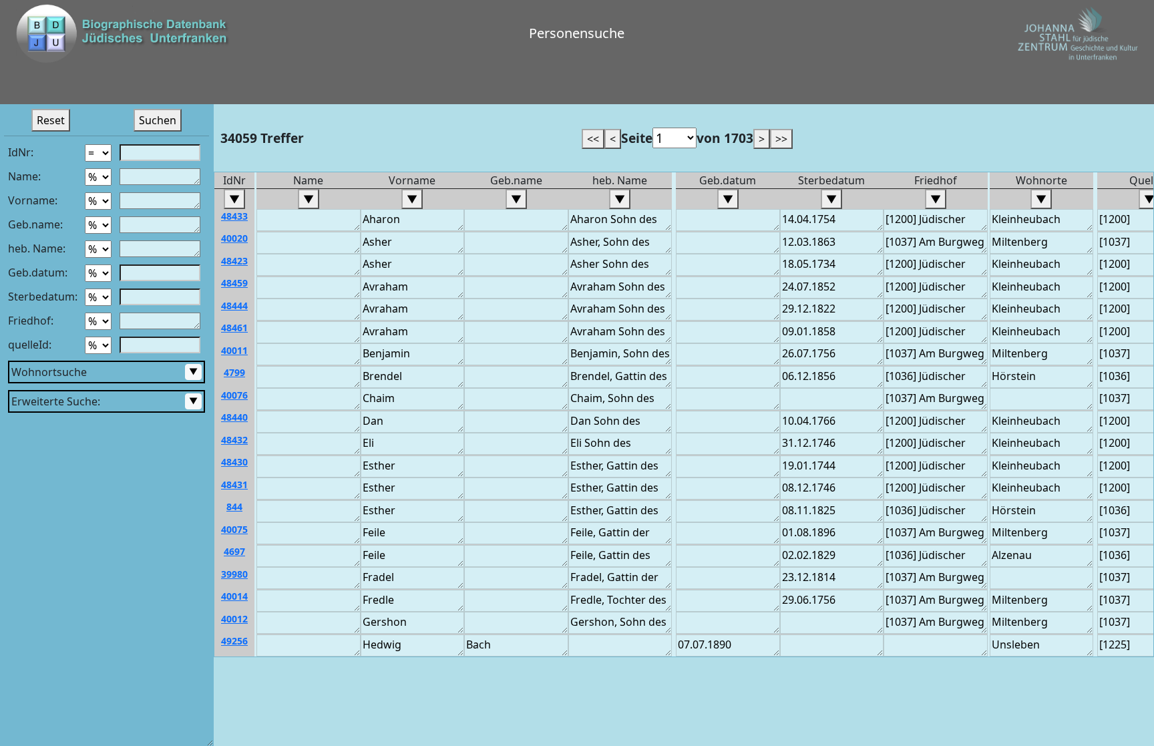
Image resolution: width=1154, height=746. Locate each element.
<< (593, 139)
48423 (234, 260)
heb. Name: (36, 248)
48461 (234, 327)
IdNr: (20, 152)
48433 (234, 216)
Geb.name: (35, 224)
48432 (234, 439)
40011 (234, 350)
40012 (234, 618)
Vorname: (32, 200)
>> (781, 139)
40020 (234, 238)
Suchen (157, 120)
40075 (234, 529)
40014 (234, 596)
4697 (234, 551)
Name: (24, 176)
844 (234, 506)
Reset (51, 120)
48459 (234, 282)
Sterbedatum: (42, 296)
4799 (234, 372)
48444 (234, 305)
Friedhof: (30, 320)
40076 (234, 395)
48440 (234, 417)
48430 (234, 461)
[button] (227, 85)
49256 (234, 640)
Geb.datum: (37, 272)
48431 (234, 484)
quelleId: (29, 344)
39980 (234, 574)
